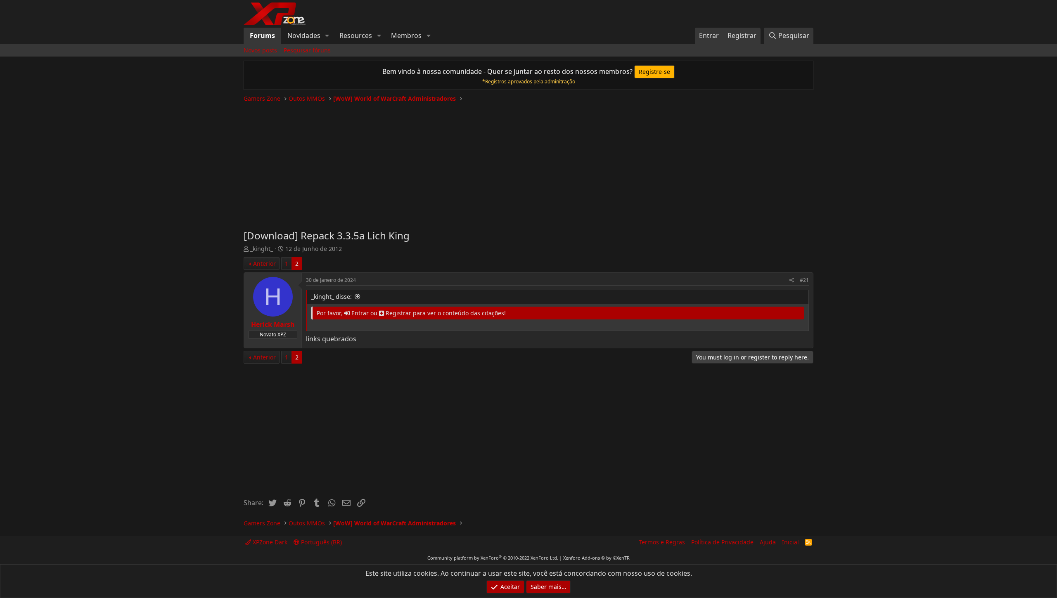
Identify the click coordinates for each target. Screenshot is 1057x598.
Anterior (264, 263)
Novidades (303, 35)
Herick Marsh (273, 324)
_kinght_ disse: (331, 296)
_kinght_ (261, 249)
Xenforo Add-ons (596, 558)
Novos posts (260, 50)
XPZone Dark (269, 542)
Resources (355, 35)
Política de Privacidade (722, 542)
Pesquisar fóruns (307, 50)
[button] (327, 35)
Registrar (398, 313)
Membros (406, 35)
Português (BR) (320, 542)
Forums (262, 35)
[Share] (792, 280)
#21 (804, 280)
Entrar (359, 313)
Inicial (790, 542)
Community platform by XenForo (492, 558)
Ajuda (768, 542)
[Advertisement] (528, 162)
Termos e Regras (662, 542)
